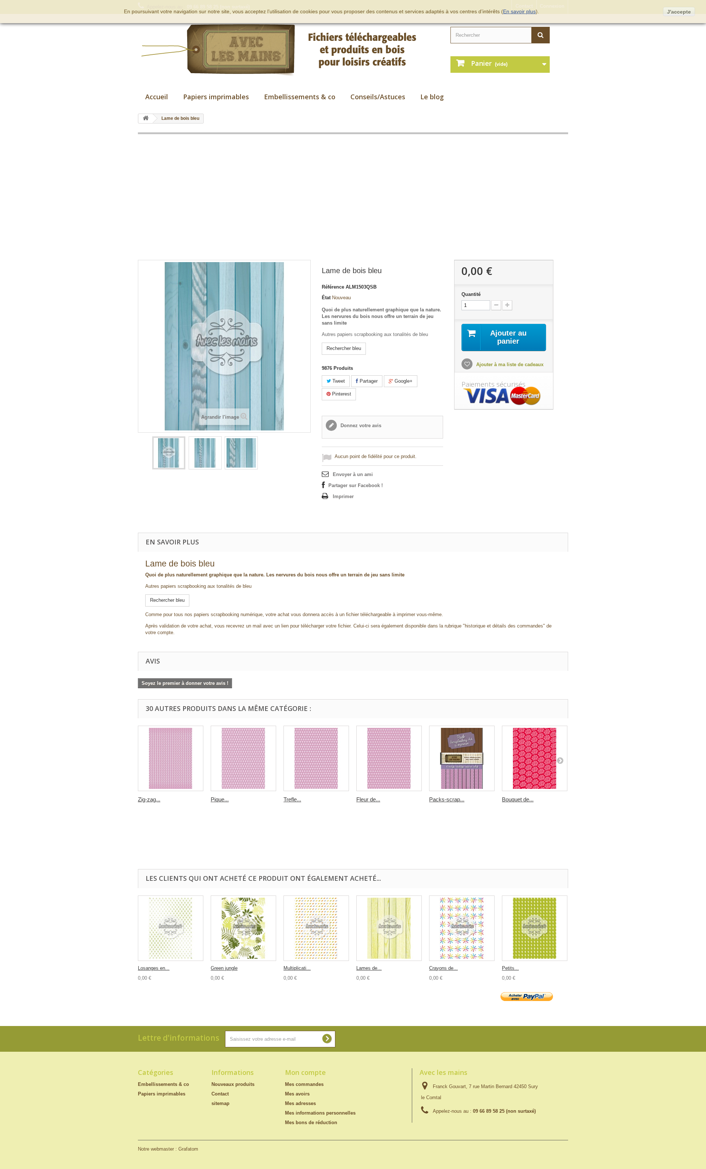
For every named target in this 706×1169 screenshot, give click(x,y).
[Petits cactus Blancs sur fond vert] (534, 928)
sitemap (220, 1103)
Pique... (220, 799)
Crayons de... (443, 968)
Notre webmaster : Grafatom (168, 1149)
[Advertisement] (353, 197)
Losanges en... (154, 968)
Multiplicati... (297, 968)
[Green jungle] (243, 928)
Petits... (510, 968)
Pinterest (341, 394)
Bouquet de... (518, 799)
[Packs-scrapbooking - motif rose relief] (462, 758)
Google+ (403, 381)
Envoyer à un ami (353, 474)
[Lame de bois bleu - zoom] (241, 453)
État (326, 297)
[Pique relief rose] (243, 758)
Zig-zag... (149, 799)
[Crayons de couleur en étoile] (462, 928)
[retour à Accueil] (146, 118)
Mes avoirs (297, 1094)
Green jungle (224, 968)
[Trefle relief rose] (316, 758)
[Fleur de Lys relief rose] (389, 758)
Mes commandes (304, 1084)
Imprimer (343, 496)
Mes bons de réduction (311, 1122)
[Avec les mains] (287, 50)
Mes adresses (300, 1103)
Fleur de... (368, 799)
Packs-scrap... (446, 799)
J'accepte (679, 12)
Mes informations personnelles (320, 1113)
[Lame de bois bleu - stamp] (169, 453)
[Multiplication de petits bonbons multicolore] (316, 928)
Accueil (156, 96)
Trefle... (292, 799)
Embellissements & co (299, 96)
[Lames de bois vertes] (389, 928)
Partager (368, 381)
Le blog (432, 96)
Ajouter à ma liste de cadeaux (509, 364)
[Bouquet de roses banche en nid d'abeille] (534, 758)
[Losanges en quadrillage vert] (170, 928)
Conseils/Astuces (377, 96)
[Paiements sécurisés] (503, 396)
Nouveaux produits (232, 1084)
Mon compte (305, 1072)
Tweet (338, 381)
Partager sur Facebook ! (355, 485)
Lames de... (369, 968)
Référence (333, 287)
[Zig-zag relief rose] (170, 758)
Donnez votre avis (360, 425)
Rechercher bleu (344, 348)
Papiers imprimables (216, 96)
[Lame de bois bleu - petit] (205, 453)
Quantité (471, 294)
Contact (220, 1094)
